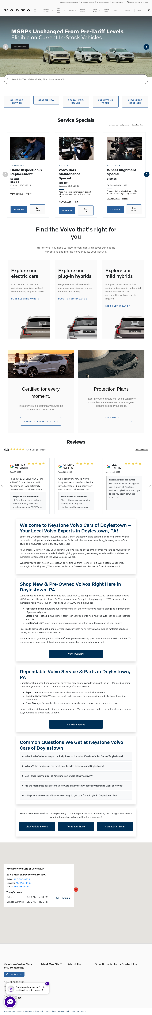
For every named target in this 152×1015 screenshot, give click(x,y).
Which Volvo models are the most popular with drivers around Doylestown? (64, 766)
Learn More (111, 417)
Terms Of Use (51, 1011)
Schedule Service (138, 125)
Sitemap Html (63, 1011)
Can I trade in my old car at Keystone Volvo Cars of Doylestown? (59, 775)
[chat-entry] (10, 1002)
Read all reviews (142, 449)
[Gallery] (76, 46)
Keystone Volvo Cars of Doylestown (18, 1011)
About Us (74, 964)
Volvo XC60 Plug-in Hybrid (44, 602)
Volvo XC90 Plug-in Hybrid (78, 602)
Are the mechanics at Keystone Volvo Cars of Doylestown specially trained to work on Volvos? (74, 785)
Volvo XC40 (73, 595)
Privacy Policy (39, 1011)
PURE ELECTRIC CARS (24, 299)
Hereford (87, 562)
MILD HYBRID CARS (116, 306)
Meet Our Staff (51, 964)
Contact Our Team (115, 826)
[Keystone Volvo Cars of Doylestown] (17, 10)
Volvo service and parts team (92, 709)
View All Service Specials (119, 125)
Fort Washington (102, 562)
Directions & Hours (108, 964)
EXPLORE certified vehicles (41, 421)
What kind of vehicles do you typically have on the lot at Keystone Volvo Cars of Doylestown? (74, 756)
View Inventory (76, 653)
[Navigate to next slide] (150, 47)
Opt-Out (83, 1011)
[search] (149, 10)
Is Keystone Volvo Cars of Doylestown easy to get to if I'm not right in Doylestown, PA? (71, 795)
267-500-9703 (22, 879)
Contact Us (16, 974)
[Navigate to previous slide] (2, 47)
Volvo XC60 (99, 595)
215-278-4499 (23, 882)
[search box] (76, 79)
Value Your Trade (76, 826)
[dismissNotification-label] (47, 983)
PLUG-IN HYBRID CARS (71, 299)
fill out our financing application (63, 641)
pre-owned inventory (64, 628)
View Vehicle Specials (37, 826)
